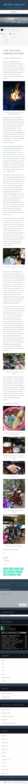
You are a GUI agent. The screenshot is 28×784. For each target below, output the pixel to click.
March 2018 (4, 739)
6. (9, 644)
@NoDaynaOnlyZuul (6, 693)
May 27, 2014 (17, 31)
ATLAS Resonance (6, 713)
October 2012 (4, 769)
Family (4, 37)
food (5, 571)
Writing (6, 42)
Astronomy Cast (5, 709)
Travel (7, 39)
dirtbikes (16, 568)
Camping (5, 568)
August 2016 (4, 749)
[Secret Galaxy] (14, 21)
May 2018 (3, 735)
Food (7, 37)
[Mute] (21, 632)
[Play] (3, 632)
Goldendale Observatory (7, 716)
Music (4, 39)
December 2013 (5, 759)
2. (8, 637)
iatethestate (8, 31)
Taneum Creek (19, 571)
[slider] (24, 632)
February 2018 (4, 742)
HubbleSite (4, 719)
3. (9, 639)
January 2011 (4, 773)
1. (10, 635)
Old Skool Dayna (5, 697)
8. (8, 647)
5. (11, 642)
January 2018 (4, 746)
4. (12, 640)
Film (2, 664)
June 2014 (3, 752)
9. (12, 649)
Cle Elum (11, 568)
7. (7, 645)
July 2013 (3, 763)
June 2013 (3, 766)
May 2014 (3, 756)
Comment (22, 604)
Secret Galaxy (14, 4)
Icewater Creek (10, 571)
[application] (14, 632)
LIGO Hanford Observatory (8, 723)
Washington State (12, 574)
